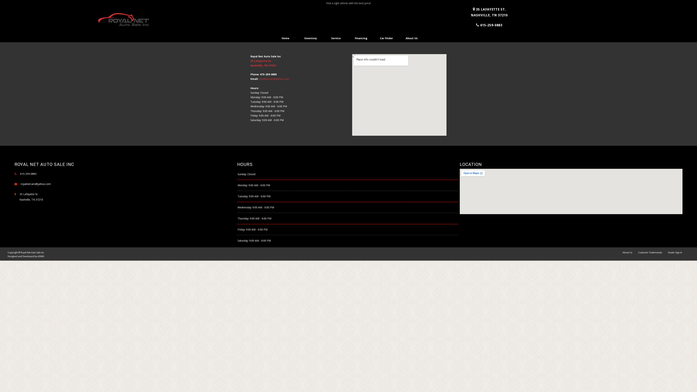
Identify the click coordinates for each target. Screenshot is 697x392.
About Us (412, 38)
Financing (361, 38)
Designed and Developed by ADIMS (26, 256)
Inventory (310, 38)
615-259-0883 (491, 25)
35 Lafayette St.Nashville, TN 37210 (489, 12)
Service (336, 38)
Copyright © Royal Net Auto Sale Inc (26, 252)
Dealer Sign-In (675, 252)
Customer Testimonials (650, 252)
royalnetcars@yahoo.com (274, 79)
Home (285, 38)
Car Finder (386, 38)
